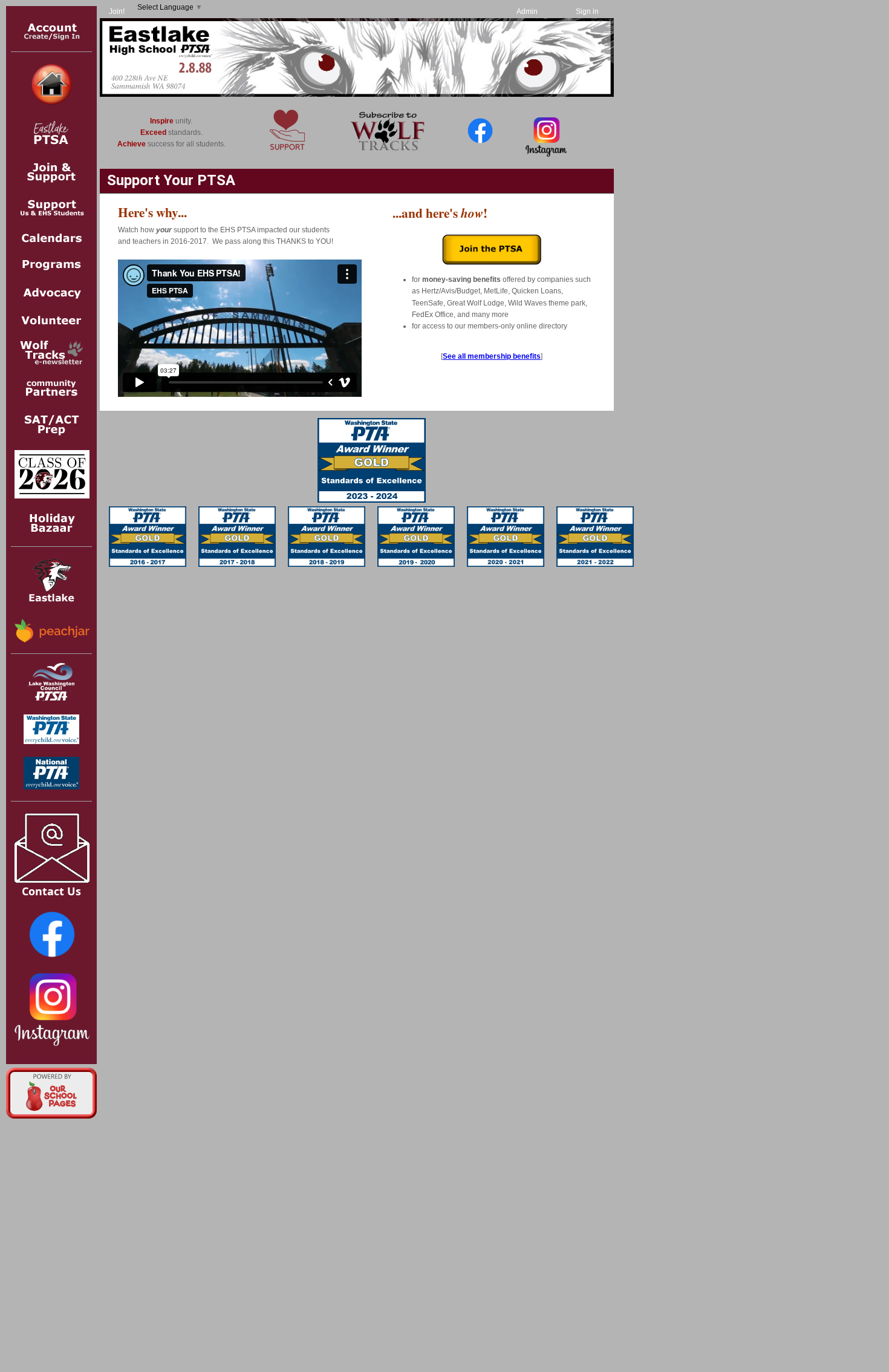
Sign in (587, 11)
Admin (527, 11)
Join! (117, 11)
